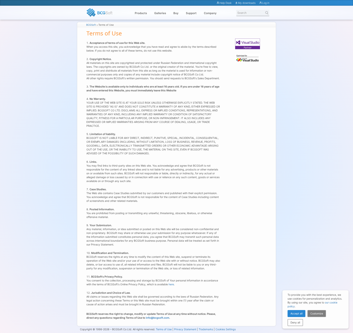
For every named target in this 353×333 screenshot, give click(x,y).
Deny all (295, 322)
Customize (316, 313)
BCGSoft (91, 24)
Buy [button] (176, 13)
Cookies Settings (225, 329)
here (171, 284)
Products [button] (141, 13)
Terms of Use (164, 329)
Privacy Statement (185, 329)
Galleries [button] (160, 13)
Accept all (296, 313)
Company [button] (210, 13)
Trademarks (206, 329)
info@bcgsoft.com (157, 317)
